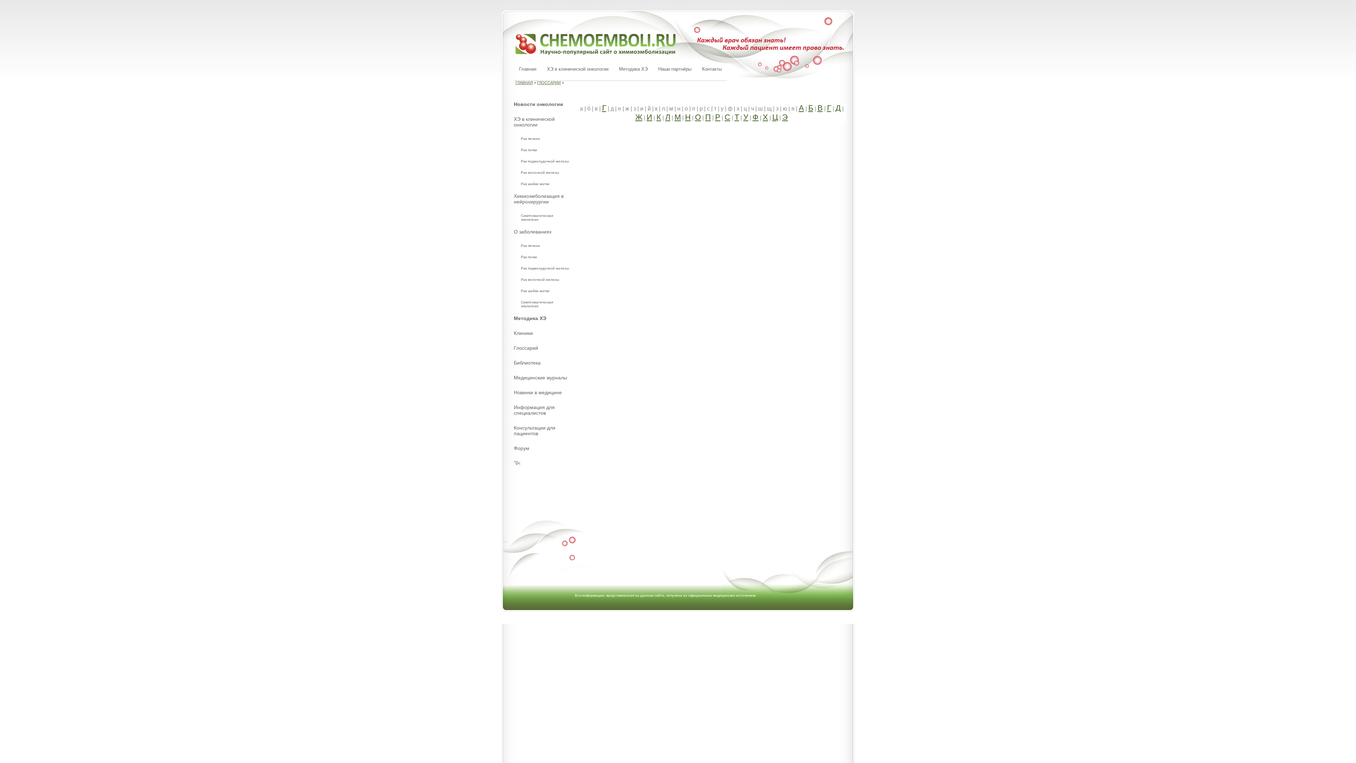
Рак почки (529, 150)
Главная (527, 69)
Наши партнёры (674, 69)
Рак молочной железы (540, 173)
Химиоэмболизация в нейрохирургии (539, 199)
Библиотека (527, 363)
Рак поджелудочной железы (545, 161)
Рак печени (530, 139)
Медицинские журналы (540, 377)
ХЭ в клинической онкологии (577, 69)
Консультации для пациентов (534, 430)
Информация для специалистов (534, 410)
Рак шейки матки (535, 184)
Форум (521, 448)
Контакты (712, 69)
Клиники (523, 333)
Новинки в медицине (538, 392)
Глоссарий (549, 83)
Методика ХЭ (633, 69)
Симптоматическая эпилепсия (537, 217)
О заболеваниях (533, 232)
